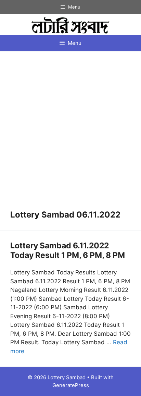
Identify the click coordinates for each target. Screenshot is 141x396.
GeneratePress (70, 385)
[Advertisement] (70, 136)
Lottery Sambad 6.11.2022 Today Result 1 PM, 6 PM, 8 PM (67, 250)
